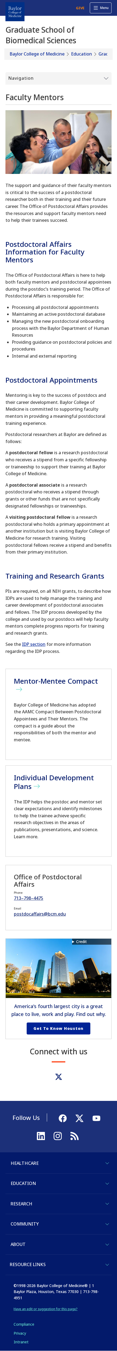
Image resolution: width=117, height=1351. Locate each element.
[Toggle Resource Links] (107, 1264)
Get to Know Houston (58, 1028)
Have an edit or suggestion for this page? (46, 1309)
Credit (81, 941)
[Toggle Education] (107, 1183)
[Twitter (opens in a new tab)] (58, 1076)
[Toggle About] (107, 1244)
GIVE (80, 7)
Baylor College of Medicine (37, 54)
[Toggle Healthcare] (107, 1163)
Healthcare (25, 1163)
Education (81, 54)
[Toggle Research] (107, 1203)
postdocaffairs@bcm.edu (40, 914)
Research (21, 1204)
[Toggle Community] (107, 1224)
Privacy (20, 1333)
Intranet (21, 1341)
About (18, 1244)
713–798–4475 (28, 898)
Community (25, 1224)
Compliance (24, 1324)
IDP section (33, 644)
